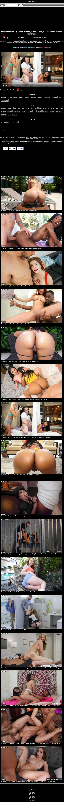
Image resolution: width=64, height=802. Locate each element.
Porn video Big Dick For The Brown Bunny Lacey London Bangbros (21, 248)
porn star (58, 143)
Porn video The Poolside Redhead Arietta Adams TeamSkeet (19, 592)
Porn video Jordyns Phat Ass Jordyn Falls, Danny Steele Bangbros (20, 474)
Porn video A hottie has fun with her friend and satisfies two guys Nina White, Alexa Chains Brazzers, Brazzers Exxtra (31, 743)
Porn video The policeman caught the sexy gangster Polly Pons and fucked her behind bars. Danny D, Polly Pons (31, 554)
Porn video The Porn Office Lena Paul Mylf (13, 630)
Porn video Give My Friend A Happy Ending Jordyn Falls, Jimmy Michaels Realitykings (32, 33)
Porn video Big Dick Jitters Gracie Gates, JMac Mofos (16, 286)
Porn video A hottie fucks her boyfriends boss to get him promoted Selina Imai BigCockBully (28, 781)
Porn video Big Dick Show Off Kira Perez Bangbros (16, 324)
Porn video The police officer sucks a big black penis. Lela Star (19, 516)
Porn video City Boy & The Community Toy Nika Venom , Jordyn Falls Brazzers (24, 399)
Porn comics (32, 790)
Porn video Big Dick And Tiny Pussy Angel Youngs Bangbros (19, 210)
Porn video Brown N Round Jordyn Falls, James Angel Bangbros (20, 361)
